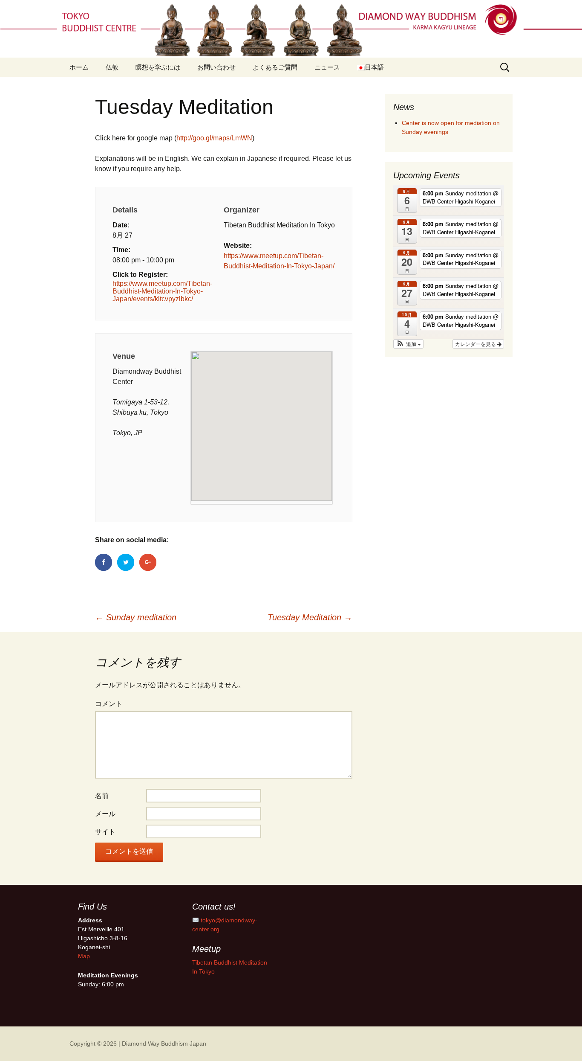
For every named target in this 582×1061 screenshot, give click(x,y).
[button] (408, 344)
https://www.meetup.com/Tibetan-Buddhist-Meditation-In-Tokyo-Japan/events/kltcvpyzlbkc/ (162, 291)
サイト (105, 831)
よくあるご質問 (275, 67)
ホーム (79, 67)
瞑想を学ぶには (157, 67)
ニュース (327, 67)
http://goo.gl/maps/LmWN (214, 138)
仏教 (112, 67)
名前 (102, 795)
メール (105, 813)
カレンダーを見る (476, 343)
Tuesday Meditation (310, 617)
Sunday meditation (135, 617)
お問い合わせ (216, 67)
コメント (108, 703)
